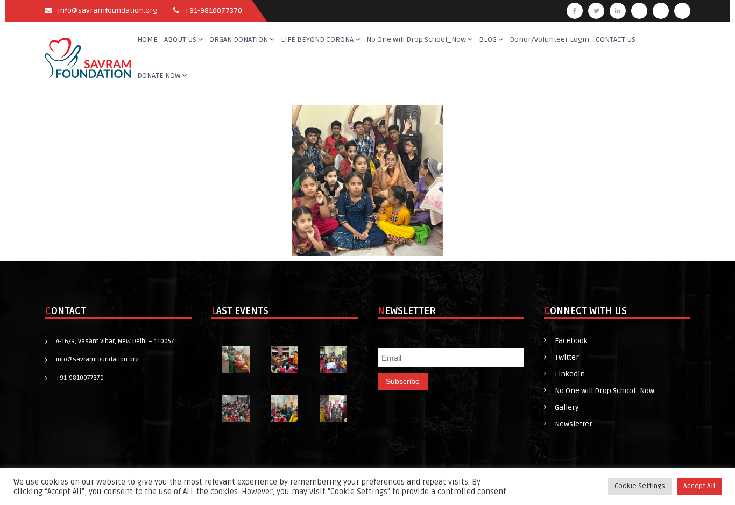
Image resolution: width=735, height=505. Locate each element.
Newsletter (573, 424)
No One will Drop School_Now (416, 39)
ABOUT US (180, 39)
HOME (147, 39)
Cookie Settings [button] (639, 486)
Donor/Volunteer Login (549, 39)
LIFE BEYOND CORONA (317, 39)
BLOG (488, 39)
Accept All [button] (699, 486)
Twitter (567, 357)
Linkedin (570, 374)
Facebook (571, 340)
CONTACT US (615, 39)
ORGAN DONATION (238, 39)
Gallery (567, 407)
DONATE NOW (158, 75)
